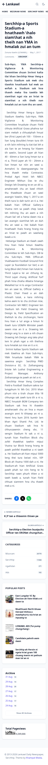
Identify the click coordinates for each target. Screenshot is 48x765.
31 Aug (10, 676)
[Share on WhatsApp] (28, 498)
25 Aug (10, 700)
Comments (9, 56)
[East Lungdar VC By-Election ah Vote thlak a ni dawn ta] (9, 602)
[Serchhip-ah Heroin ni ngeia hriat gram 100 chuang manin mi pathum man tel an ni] (9, 657)
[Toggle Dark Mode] (43, 4)
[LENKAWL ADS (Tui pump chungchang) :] (9, 631)
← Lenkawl (10, 4)
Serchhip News (36, 11)
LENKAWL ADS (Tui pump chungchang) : (27, 627)
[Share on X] (22, 498)
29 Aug (10, 681)
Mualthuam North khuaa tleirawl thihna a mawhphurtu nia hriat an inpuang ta (28, 613)
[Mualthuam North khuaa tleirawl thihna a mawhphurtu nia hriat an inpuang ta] (9, 616)
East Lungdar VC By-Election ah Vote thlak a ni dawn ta (28, 598)
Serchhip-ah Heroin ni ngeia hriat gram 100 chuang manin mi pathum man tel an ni (28, 654)
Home (5, 11)
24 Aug (10, 705)
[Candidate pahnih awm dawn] (9, 643)
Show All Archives (24, 713)
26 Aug (10, 695)
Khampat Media (34, 757)
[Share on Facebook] (16, 498)
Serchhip (22, 57)
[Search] (37, 4)
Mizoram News (18, 11)
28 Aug (10, 686)
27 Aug (10, 691)
